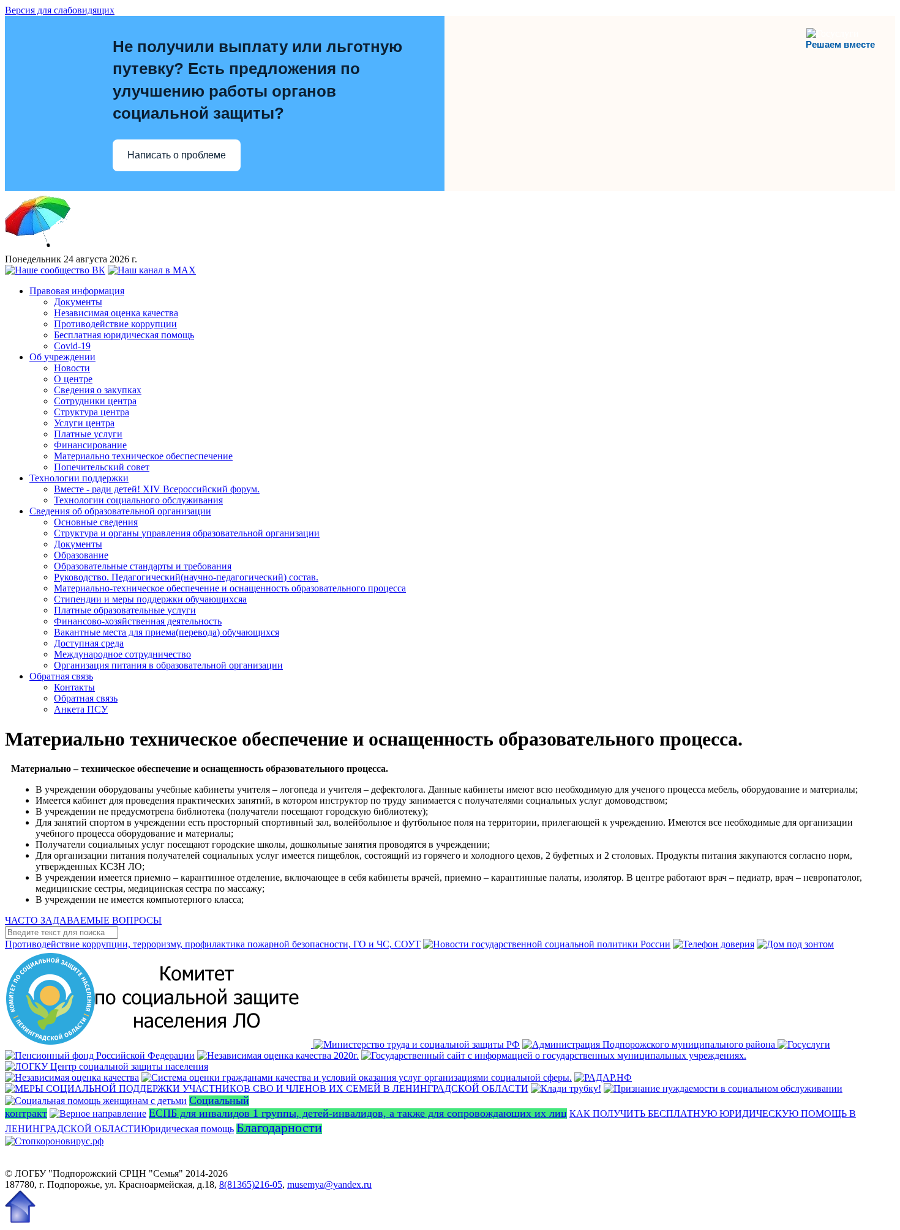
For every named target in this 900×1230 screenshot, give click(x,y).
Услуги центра (84, 423)
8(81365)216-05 (250, 1184)
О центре (73, 379)
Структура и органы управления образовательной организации (187, 533)
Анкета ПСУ (81, 709)
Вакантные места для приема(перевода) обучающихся (166, 632)
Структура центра (91, 412)
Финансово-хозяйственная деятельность (138, 621)
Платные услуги (88, 434)
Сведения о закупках (97, 390)
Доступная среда (89, 643)
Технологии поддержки (79, 478)
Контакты (74, 687)
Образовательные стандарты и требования (142, 566)
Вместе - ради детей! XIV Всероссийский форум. (157, 489)
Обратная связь (61, 676)
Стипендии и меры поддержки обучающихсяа (150, 599)
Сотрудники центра (95, 401)
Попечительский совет (101, 467)
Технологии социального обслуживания (138, 500)
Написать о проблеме (176, 155)
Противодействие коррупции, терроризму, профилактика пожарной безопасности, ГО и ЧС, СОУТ (213, 944)
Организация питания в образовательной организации (168, 665)
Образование (81, 555)
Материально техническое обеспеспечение (143, 456)
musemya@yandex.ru (329, 1184)
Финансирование (90, 445)
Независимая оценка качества (116, 313)
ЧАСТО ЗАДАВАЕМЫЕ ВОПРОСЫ (83, 920)
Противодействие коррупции (115, 324)
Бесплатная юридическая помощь (124, 335)
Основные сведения (96, 522)
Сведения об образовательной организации (120, 511)
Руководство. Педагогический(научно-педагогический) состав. (186, 577)
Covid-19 (72, 346)
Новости (72, 368)
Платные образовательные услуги (125, 610)
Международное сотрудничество (122, 654)
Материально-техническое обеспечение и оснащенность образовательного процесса (230, 588)
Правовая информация (76, 291)
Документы (78, 302)
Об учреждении (62, 357)
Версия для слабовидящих (59, 10)
